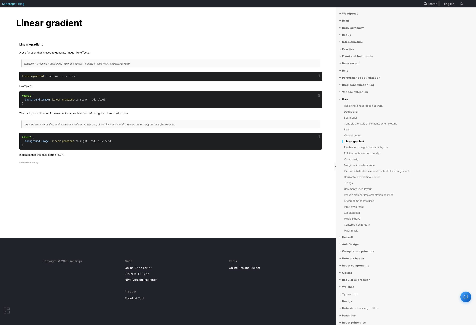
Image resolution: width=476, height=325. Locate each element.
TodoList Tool (134, 298)
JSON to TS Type (137, 274)
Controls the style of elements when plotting (370, 123)
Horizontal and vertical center (362, 177)
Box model (350, 117)
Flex (346, 129)
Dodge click (351, 111)
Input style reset (354, 206)
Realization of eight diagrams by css (366, 147)
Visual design (352, 159)
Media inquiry (352, 218)
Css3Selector (352, 212)
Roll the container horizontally (362, 153)
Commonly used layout (358, 188)
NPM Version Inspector (141, 280)
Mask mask (351, 230)
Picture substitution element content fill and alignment (376, 171)
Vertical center (352, 135)
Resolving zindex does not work (363, 105)
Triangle (349, 183)
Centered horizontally (357, 224)
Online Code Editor (138, 268)
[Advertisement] (170, 206)
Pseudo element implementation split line (368, 194)
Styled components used (359, 200)
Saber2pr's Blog (13, 4)
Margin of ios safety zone (359, 165)
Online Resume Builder (244, 268)
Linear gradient (354, 141)
